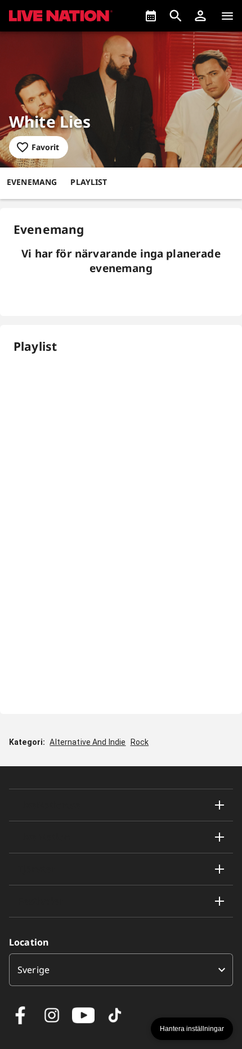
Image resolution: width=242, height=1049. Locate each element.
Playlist (88, 182)
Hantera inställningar (192, 1029)
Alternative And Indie (88, 742)
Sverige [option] (33, 970)
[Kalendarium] (150, 15)
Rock (140, 742)
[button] (200, 15)
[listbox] (121, 969)
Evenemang (32, 182)
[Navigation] (227, 15)
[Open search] (175, 15)
